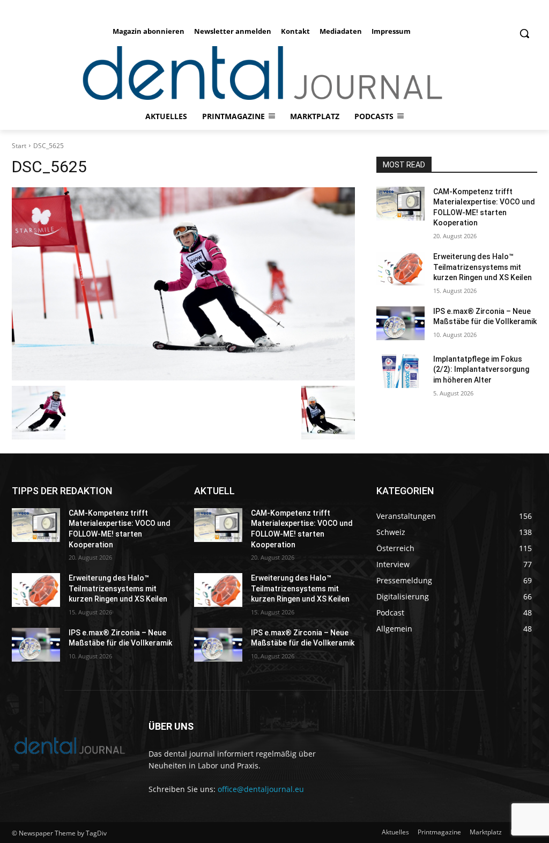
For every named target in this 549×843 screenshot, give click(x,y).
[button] (524, 33)
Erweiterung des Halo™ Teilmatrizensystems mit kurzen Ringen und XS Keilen (482, 267)
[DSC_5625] (183, 283)
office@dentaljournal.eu (261, 789)
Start (19, 145)
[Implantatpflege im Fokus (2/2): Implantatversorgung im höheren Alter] (400, 371)
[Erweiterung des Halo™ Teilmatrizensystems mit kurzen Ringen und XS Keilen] (400, 268)
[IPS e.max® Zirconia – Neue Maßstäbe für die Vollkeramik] (400, 323)
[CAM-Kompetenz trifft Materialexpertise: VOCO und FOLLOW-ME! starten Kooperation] (400, 204)
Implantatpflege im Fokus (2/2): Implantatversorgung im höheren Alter (481, 369)
